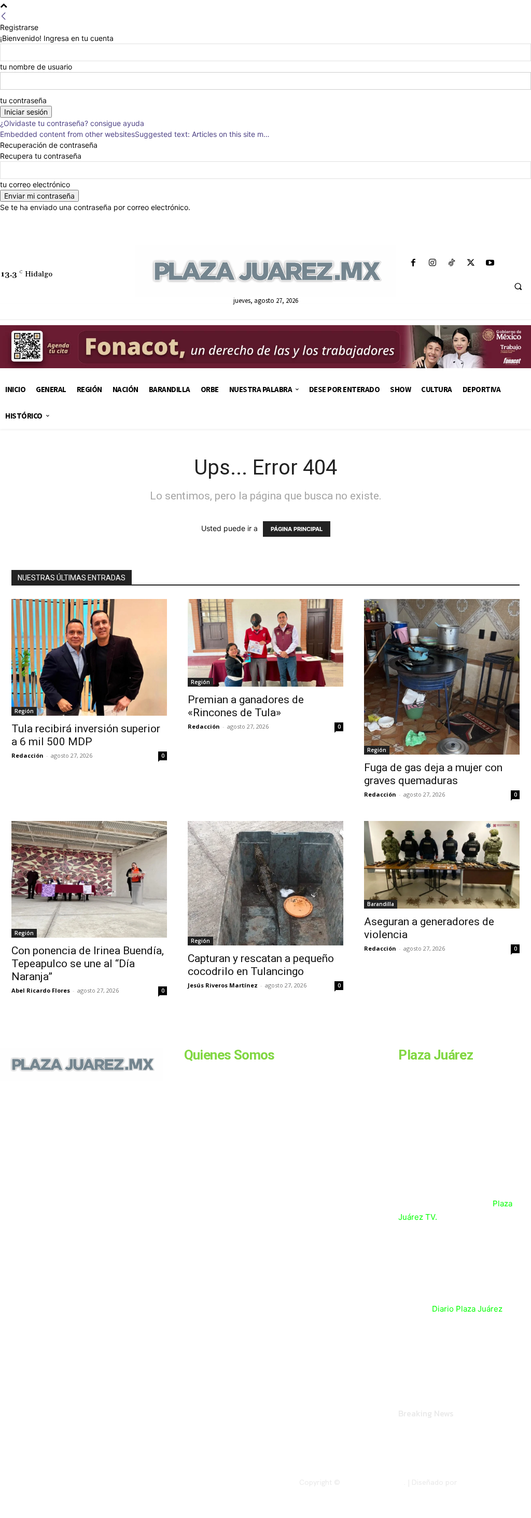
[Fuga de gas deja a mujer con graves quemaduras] (442, 677)
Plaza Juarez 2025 (373, 1482)
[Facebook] (413, 263)
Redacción (27, 755)
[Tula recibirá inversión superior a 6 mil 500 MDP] (89, 657)
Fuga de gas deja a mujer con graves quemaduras (433, 774)
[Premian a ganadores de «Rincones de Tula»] (265, 643)
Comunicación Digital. (495, 1482)
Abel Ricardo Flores (40, 990)
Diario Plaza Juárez (467, 1309)
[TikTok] (451, 263)
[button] (518, 287)
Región (24, 711)
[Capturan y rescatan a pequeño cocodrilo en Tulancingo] (265, 883)
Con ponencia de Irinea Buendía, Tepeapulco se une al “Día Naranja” (87, 963)
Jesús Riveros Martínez (223, 985)
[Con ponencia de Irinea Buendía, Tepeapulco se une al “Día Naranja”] (89, 879)
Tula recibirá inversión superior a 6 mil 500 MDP (85, 735)
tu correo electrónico (35, 184)
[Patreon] (50, 1163)
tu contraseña (23, 100)
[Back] (3, 16)
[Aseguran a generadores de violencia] (442, 865)
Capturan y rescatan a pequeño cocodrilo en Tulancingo (261, 965)
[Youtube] (490, 263)
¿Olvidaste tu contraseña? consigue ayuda (72, 123)
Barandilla (380, 904)
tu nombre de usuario (36, 66)
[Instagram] (432, 263)
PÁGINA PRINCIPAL (297, 529)
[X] (471, 263)
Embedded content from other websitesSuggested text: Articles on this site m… (135, 134)
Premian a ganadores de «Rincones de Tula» (246, 706)
